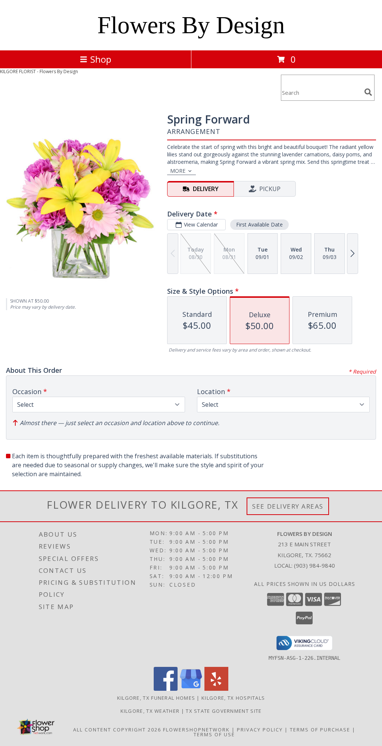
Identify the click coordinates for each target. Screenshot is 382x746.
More (177, 170)
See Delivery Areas (287, 506)
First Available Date (259, 224)
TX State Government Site (224, 711)
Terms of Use (214, 734)
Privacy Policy (260, 729)
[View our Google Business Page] (191, 688)
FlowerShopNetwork (196, 729)
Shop (100, 59)
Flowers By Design (191, 25)
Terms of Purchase (320, 729)
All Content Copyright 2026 (117, 729)
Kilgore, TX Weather (150, 711)
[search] (368, 92)
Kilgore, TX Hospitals (233, 698)
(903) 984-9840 (314, 565)
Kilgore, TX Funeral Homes (156, 698)
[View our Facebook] (166, 688)
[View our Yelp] (216, 688)
